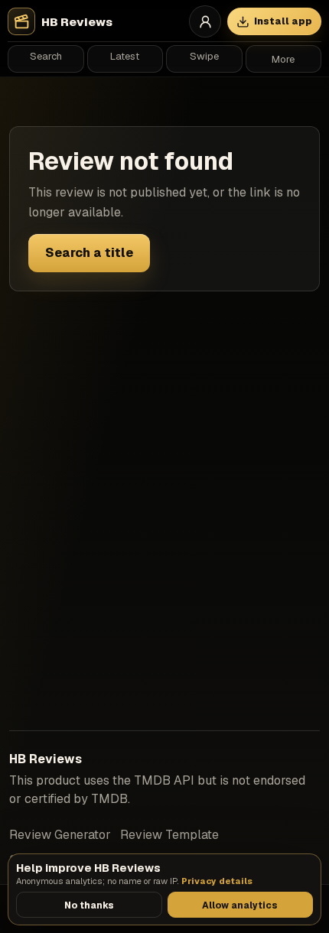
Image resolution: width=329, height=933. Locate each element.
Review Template (169, 835)
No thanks (89, 905)
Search (46, 56)
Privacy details (216, 881)
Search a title (89, 253)
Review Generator (60, 835)
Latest (124, 56)
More (283, 59)
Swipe (204, 56)
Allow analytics (240, 905)
